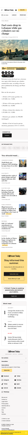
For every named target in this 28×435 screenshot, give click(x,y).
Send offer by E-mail (14, 278)
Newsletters (5, 361)
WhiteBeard (11, 430)
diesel (4, 147)
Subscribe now (14, 274)
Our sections (5, 358)
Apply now (14, 296)
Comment (7, 135)
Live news (5, 15)
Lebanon (14, 15)
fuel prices (16, 147)
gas (23, 147)
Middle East (23, 15)
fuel (9, 147)
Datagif (7, 428)
